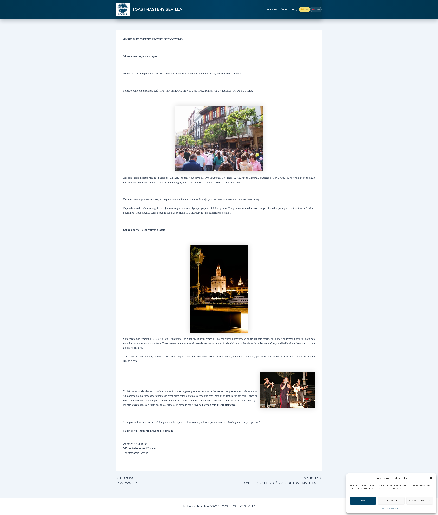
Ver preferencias (419, 500)
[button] (431, 478)
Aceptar (363, 500)
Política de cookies (389, 508)
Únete (284, 9)
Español (304, 9)
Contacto (271, 9)
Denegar (391, 500)
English (316, 9)
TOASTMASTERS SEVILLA (157, 9)
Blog (294, 9)
